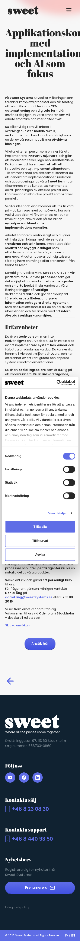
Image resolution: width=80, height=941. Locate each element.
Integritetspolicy (17, 907)
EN (73, 935)
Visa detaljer (57, 513)
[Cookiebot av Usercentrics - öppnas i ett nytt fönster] (57, 382)
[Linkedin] (37, 777)
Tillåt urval (40, 541)
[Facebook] (24, 777)
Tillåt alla (40, 526)
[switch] (69, 469)
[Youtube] (10, 777)
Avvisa (40, 554)
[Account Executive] (11, 681)
